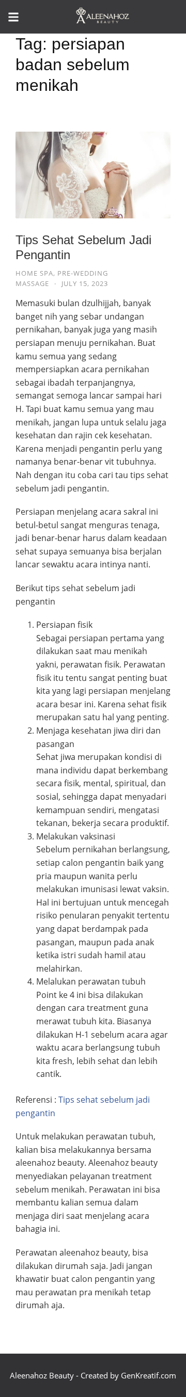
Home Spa (34, 273)
